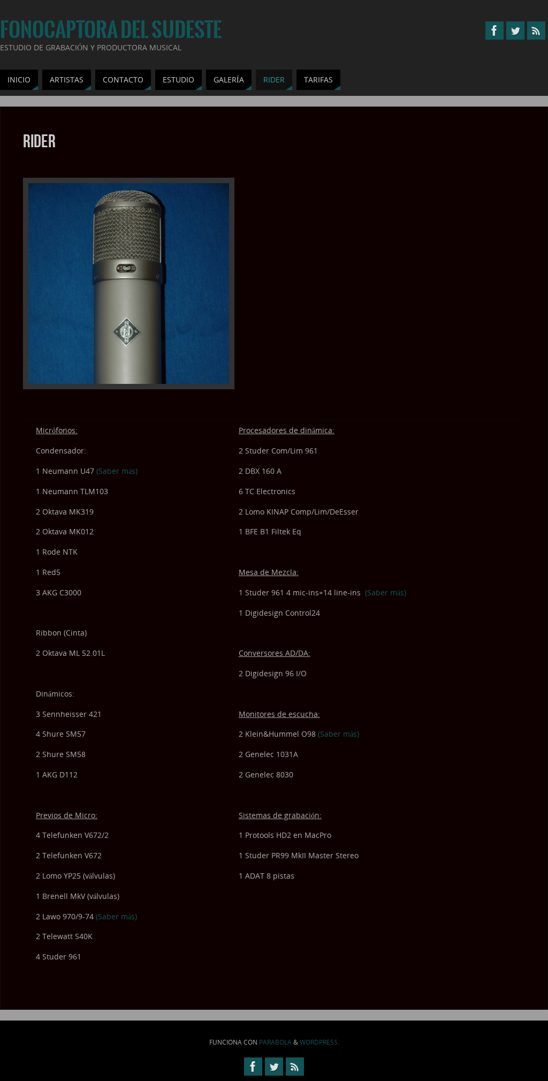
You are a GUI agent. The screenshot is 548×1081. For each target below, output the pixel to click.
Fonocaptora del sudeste (111, 30)
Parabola (275, 1042)
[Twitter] (515, 30)
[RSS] (536, 30)
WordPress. (319, 1042)
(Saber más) (117, 471)
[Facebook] (494, 30)
